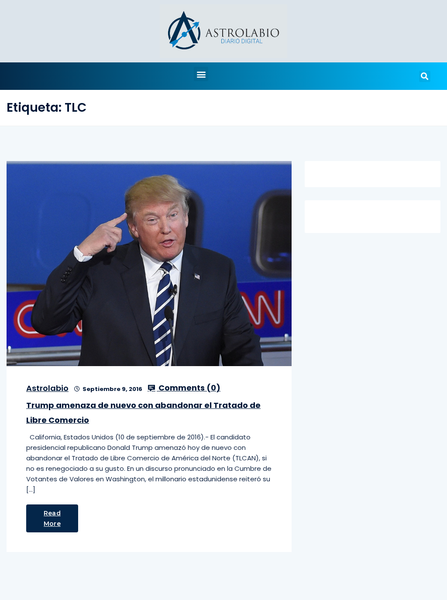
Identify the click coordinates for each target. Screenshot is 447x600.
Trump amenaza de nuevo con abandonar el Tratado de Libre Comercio (143, 412)
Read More (52, 518)
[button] (201, 74)
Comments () (188, 388)
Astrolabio (47, 388)
